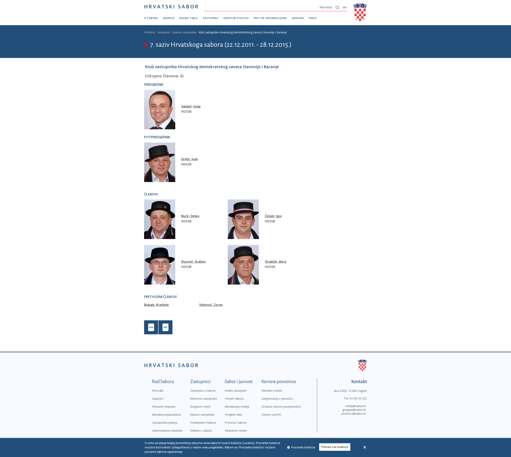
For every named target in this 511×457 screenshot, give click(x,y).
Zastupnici (211, 18)
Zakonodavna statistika (167, 430)
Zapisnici (157, 398)
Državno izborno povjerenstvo (281, 406)
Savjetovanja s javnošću (277, 398)
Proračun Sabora (236, 422)
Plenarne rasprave (163, 406)
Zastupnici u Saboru (203, 390)
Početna (149, 32)
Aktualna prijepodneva (166, 414)
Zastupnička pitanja (164, 422)
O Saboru (151, 18)
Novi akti (157, 390)
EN (345, 7)
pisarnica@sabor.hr (354, 413)
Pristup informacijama (270, 18)
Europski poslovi (236, 18)
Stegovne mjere (200, 406)
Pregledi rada (233, 414)
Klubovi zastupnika (184, 32)
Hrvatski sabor (171, 6)
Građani (298, 18)
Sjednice (169, 18)
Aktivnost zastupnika (203, 398)
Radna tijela (188, 18)
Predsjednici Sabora (203, 422)
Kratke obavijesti (235, 390)
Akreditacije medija (237, 406)
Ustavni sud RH (271, 414)
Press (313, 18)
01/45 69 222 (358, 398)
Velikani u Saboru (201, 430)
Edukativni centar (236, 430)
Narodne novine (271, 390)
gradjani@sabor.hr (354, 410)
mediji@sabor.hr (355, 406)
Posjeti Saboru (234, 398)
